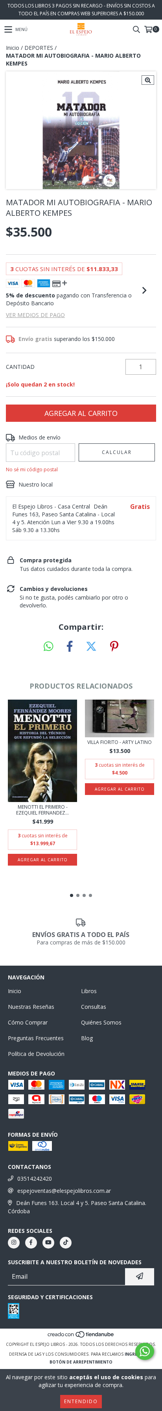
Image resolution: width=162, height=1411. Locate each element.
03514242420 (34, 1178)
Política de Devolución (36, 1053)
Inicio (12, 47)
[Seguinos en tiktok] (66, 1243)
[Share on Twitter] (91, 646)
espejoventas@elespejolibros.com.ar (64, 1190)
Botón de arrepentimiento (81, 1362)
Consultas (93, 1006)
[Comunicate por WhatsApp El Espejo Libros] (144, 1351)
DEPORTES (38, 47)
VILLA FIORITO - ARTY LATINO (119, 742)
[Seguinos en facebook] (31, 1243)
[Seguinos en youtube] (48, 1243)
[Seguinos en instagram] (14, 1243)
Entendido (81, 1401)
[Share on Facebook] (69, 646)
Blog (87, 1038)
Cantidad (20, 366)
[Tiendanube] (81, 1336)
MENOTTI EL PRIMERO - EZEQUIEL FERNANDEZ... (42, 810)
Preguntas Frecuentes (36, 1038)
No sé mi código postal (32, 469)
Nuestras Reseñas (31, 1006)
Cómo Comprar (28, 1022)
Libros (89, 991)
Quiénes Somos (101, 1022)
